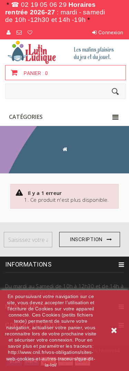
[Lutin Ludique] (64, 52)
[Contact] (19, 32)
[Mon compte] (9, 32)
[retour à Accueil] (65, 149)
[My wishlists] (30, 32)
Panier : (35, 73)
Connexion (110, 32)
